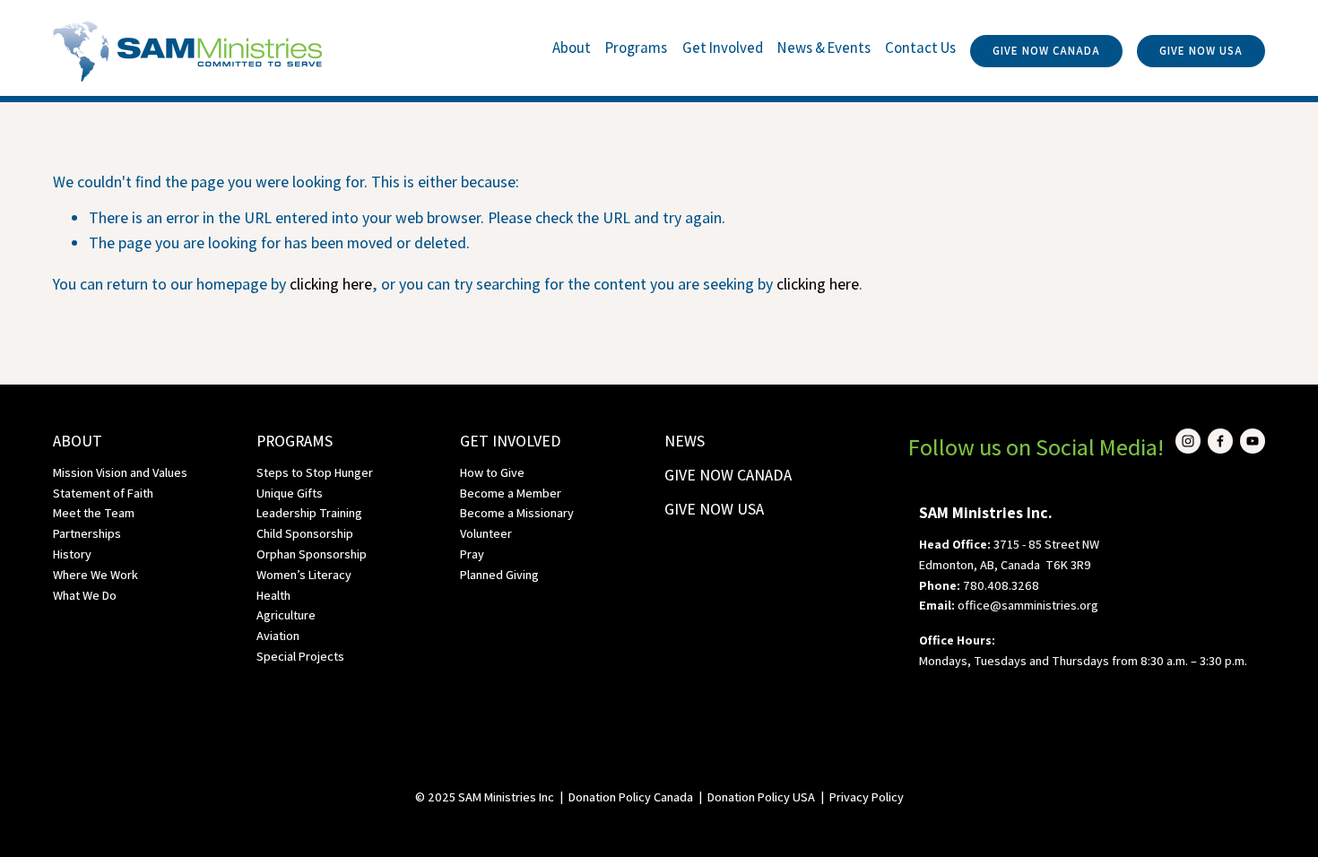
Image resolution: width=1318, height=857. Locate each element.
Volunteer (486, 532)
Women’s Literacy (303, 574)
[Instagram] (1188, 441)
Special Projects (300, 655)
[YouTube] (1252, 441)
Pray (472, 553)
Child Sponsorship (304, 532)
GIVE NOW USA (1201, 50)
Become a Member (510, 492)
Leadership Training (309, 512)
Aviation (277, 635)
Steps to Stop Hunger (314, 471)
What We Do (85, 594)
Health (273, 594)
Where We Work (95, 574)
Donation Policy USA (761, 796)
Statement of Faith (103, 492)
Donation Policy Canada (630, 796)
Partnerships (87, 532)
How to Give (492, 471)
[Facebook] (1220, 441)
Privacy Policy (866, 796)
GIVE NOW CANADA (1046, 50)
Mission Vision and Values (120, 471)
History (72, 553)
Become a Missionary (517, 512)
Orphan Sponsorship (311, 553)
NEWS (684, 440)
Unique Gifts (289, 492)
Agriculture (286, 614)
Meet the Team (93, 512)
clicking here (331, 283)
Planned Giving (499, 574)
